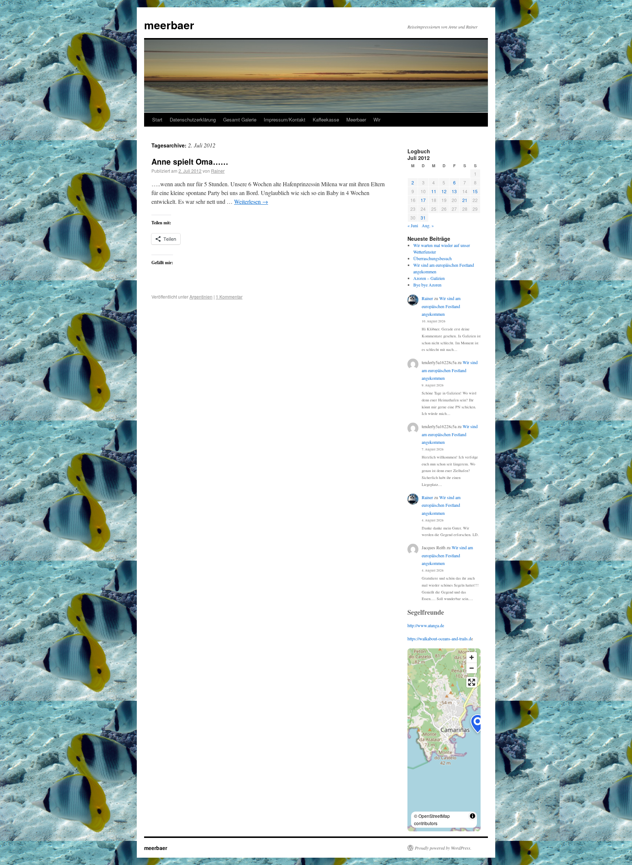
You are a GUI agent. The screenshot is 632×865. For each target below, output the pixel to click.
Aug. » (428, 225)
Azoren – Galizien (429, 278)
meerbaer (169, 25)
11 (433, 191)
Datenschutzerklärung (193, 119)
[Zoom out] (471, 668)
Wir (376, 119)
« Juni (412, 225)
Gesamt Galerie (239, 119)
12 (444, 191)
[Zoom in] (471, 657)
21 (464, 200)
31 (423, 217)
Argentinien (200, 296)
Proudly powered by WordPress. (443, 848)
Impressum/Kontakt (284, 119)
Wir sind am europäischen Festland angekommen (441, 306)
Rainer (218, 171)
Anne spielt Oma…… (189, 161)
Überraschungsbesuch (432, 258)
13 (454, 191)
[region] (444, 739)
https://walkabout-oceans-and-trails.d (439, 638)
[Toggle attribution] (472, 816)
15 (475, 191)
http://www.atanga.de (425, 625)
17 (423, 200)
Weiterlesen (251, 201)
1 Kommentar (229, 296)
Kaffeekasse (326, 119)
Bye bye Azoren (427, 285)
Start (157, 119)
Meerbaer (356, 119)
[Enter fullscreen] (471, 682)
